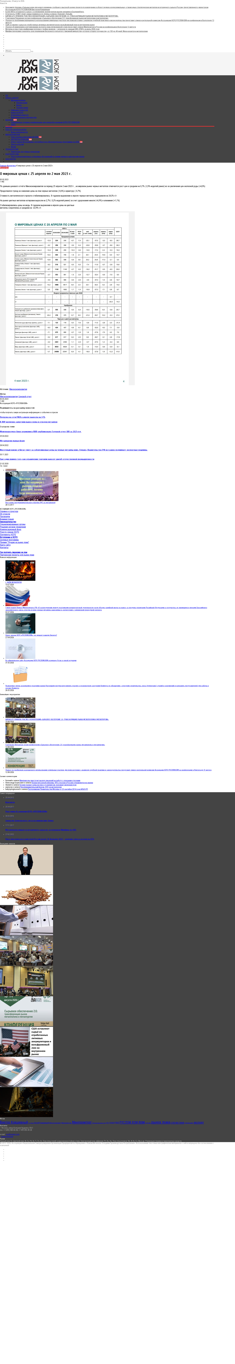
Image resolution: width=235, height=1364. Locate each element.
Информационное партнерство (24, 117)
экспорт (199, 1122)
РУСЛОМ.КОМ (129, 1122)
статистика (177, 1122)
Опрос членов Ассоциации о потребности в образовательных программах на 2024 (46, 142)
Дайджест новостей (19, 110)
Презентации (21, 103)
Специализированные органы (12, 524)
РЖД (117, 1122)
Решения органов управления (13, 527)
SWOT (13, 125)
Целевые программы (9, 540)
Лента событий (17, 144)
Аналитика (11, 166)
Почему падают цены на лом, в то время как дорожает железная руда (47, 785)
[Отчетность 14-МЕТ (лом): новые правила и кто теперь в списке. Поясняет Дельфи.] (26, 935)
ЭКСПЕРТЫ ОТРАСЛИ (21, 139)
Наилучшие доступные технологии (25, 151)
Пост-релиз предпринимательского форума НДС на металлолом (30, 502)
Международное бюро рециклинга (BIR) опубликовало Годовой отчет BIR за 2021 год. (40, 431)
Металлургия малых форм (12, 440)
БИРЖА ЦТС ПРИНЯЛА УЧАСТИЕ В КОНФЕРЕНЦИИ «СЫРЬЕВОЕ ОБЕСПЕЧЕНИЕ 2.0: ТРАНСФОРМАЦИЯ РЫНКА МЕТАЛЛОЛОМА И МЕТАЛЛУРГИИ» (62, 16)
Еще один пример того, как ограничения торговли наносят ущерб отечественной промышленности (47, 459)
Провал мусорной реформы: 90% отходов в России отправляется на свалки (62, 783)
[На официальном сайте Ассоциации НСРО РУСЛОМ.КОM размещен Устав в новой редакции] (20, 658)
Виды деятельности (19, 132)
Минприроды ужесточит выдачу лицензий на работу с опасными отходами (50, 780)
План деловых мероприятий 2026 (26, 137)
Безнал (11, 120)
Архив (13, 147)
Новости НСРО (17, 112)
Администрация (7, 519)
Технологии (11, 149)
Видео (19, 105)
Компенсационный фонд (10, 529)
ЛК (6, 95)
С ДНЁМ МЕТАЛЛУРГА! (13, 582)
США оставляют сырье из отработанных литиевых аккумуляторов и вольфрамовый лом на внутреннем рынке (50, 25)
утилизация (188, 1123)
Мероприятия (12, 134)
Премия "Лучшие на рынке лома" (14, 542)
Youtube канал (22, 107)
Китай (36, 1123)
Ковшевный (44, 1123)
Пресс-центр (11, 98)
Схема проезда (7, 1136)
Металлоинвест (55, 1123)
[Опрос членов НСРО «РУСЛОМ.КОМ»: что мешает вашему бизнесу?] (20, 633)
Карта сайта (5, 545)
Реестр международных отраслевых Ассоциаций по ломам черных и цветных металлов (47, 156)
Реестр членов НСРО (15, 129)
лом (141, 1122)
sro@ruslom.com (12, 1134)
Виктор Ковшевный (14, 1122)
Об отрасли (5, 514)
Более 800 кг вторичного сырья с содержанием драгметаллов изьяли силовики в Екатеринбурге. (44, 12)
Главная (3, 166)
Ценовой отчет (25, 396)
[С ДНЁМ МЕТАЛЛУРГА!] (20, 580)
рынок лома (160, 1122)
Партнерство (12, 154)
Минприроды (66, 1123)
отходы (148, 1123)
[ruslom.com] (38, 74)
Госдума (31, 1123)
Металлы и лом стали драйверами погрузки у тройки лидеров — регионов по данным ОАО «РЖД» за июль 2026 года (52, 29)
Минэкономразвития (18, 389)
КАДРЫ (8, 127)
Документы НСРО (8, 534)
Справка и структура (9, 511)
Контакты (10, 159)
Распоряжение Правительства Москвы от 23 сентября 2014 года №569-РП (58, 789)
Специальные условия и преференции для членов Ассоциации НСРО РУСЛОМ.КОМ (45, 122)
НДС (107, 1123)
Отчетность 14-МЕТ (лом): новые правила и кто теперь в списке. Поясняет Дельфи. (38, 14)
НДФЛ (112, 1123)
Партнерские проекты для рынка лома (17, 555)
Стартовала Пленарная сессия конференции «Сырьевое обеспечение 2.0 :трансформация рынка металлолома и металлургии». (57, 18)
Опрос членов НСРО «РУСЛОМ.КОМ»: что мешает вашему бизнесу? (31, 635)
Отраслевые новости (19, 115)
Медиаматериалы (18, 100)
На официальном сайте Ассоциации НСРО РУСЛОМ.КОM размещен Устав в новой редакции (40, 660)
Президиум (5, 516)
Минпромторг (82, 1122)
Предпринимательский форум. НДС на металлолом (41, 787)
